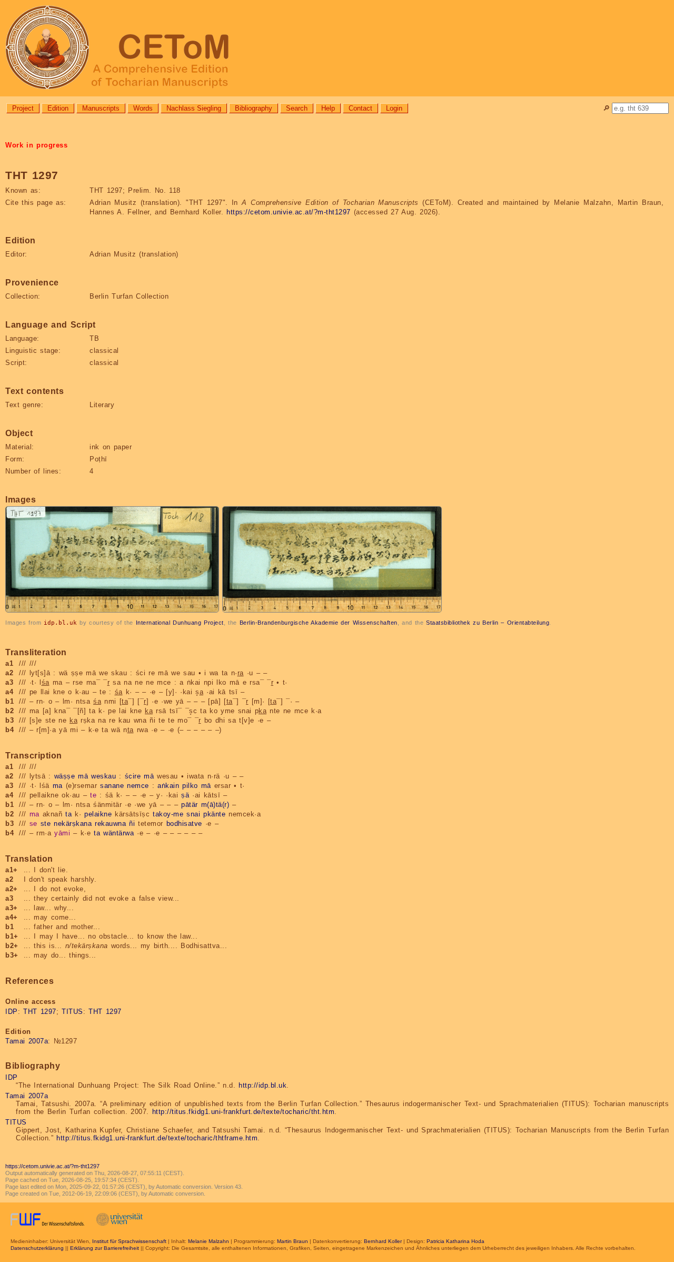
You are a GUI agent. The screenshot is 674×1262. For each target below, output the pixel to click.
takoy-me (168, 814)
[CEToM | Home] (337, 48)
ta (68, 814)
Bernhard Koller (383, 1241)
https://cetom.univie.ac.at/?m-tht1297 (288, 212)
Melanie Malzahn (208, 1241)
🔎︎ (606, 108)
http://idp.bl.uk (262, 1085)
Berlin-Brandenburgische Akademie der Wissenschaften (319, 622)
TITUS (72, 1011)
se (33, 823)
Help (328, 108)
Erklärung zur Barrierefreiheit (104, 1248)
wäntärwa (118, 833)
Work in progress (36, 145)
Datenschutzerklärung (37, 1248)
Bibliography (253, 108)
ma (58, 786)
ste (46, 823)
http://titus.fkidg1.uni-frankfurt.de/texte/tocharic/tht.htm (243, 1112)
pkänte (214, 814)
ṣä (185, 795)
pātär (189, 805)
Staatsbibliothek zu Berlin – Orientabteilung (487, 622)
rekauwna (110, 823)
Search (297, 108)
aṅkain (168, 786)
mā (83, 776)
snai (193, 814)
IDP (11, 1011)
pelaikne (98, 814)
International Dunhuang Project (180, 622)
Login (394, 108)
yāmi (62, 833)
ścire (133, 776)
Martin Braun (292, 1241)
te (93, 795)
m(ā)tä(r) (215, 805)
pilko (190, 786)
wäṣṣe (64, 776)
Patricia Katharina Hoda (455, 1241)
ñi (132, 823)
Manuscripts (101, 108)
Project (23, 108)
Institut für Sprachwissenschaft (129, 1241)
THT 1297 (39, 1011)
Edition (57, 108)
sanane (112, 786)
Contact (360, 108)
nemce (138, 786)
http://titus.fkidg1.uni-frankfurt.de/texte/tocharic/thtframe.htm (156, 1138)
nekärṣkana (73, 823)
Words (143, 108)
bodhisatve (184, 823)
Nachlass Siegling (193, 108)
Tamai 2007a (26, 1041)
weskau (103, 776)
